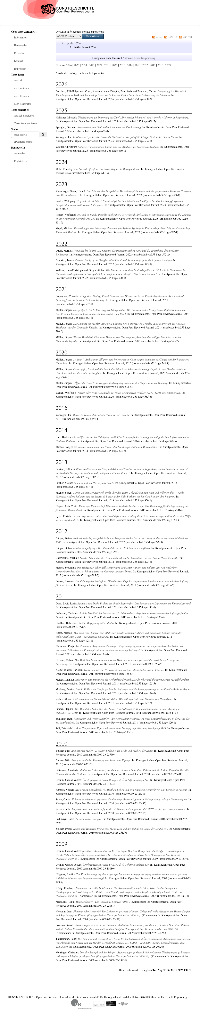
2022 (99, 65)
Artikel (18, 80)
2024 (84, 65)
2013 (137, 65)
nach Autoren (21, 88)
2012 (145, 65)
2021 (107, 65)
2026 (69, 65)
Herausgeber (21, 45)
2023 (92, 65)
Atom (159, 37)
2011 (152, 65)
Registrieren (20, 161)
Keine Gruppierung (144, 58)
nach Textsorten (22, 104)
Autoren (127, 58)
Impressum (20, 68)
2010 (160, 65)
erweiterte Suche (23, 141)
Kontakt (18, 61)
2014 (130, 65)
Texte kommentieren (25, 123)
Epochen (70, 43)
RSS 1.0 (172, 37)
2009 (168, 65)
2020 (114, 65)
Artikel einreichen (24, 115)
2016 (122, 65)
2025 (76, 65)
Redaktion (19, 53)
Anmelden (19, 153)
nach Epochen (21, 96)
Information (20, 37)
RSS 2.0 (187, 37)
